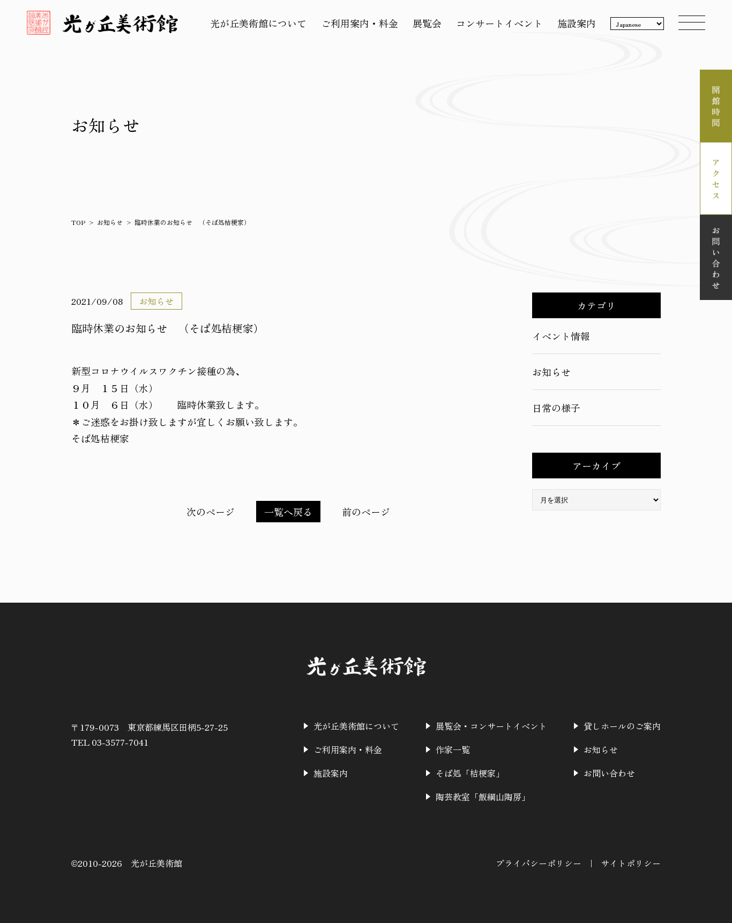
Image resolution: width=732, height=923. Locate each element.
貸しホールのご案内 (622, 725)
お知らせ (110, 222)
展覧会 (427, 23)
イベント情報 (561, 336)
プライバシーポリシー (538, 863)
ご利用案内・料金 (359, 23)
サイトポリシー (631, 863)
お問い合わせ (609, 773)
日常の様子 (556, 408)
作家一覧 (453, 749)
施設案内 (576, 23)
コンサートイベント (499, 23)
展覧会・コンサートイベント (491, 725)
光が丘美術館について (258, 23)
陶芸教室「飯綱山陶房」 (483, 796)
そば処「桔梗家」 (470, 773)
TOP (78, 222)
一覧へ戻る (288, 512)
